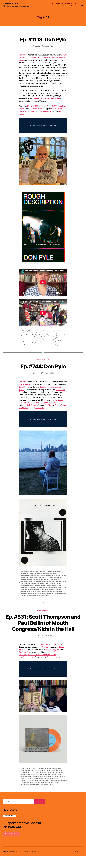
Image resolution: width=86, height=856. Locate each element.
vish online (39, 408)
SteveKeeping (53, 780)
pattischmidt (50, 585)
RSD (30, 780)
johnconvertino (54, 581)
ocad (63, 776)
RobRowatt (24, 780)
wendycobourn (46, 595)
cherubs (37, 770)
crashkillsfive (59, 331)
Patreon (54, 400)
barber (34, 331)
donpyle (38, 333)
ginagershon (25, 335)
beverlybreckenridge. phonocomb (47, 573)
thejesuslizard (62, 780)
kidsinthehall (61, 335)
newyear (43, 585)
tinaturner (38, 343)
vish (38, 46)
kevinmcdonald (25, 774)
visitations (40, 345)
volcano (39, 595)
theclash (43, 593)
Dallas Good (24, 387)
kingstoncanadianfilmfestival (48, 774)
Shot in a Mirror (25, 384)
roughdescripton (56, 339)
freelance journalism (67, 6)
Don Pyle (22, 55)
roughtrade (24, 341)
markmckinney (34, 776)
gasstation (59, 333)
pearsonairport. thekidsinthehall (31, 587)
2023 (26, 571)
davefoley (59, 770)
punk (65, 587)
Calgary (48, 575)
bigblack (41, 768)
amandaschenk (37, 571)
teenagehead (36, 593)
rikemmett (47, 339)
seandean (32, 341)
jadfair (47, 581)
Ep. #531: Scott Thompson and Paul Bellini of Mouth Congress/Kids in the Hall (43, 623)
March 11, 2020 (48, 635)
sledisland (24, 593)
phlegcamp (44, 587)
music (31, 585)
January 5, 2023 (49, 373)
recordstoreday (54, 778)
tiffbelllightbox (42, 782)
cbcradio (63, 575)
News (39, 33)
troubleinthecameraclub (28, 345)
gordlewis (58, 579)
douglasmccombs (32, 579)
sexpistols (45, 780)
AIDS (29, 331)
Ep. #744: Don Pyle (43, 366)
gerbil (29, 772)
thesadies (31, 343)
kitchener (63, 581)
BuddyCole (58, 768)
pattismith (58, 585)
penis (29, 778)
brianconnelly (40, 331)
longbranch (35, 337)
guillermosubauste (36, 581)
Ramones (32, 339)
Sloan (29, 593)
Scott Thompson (41, 644)
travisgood (50, 343)
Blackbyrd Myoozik (35, 106)
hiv (38, 335)
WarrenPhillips (35, 784)
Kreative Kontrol (10, 3)
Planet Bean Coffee (48, 402)
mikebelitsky (52, 337)
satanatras (52, 589)
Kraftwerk (24, 583)
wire (42, 784)
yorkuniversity (48, 784)
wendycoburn (47, 345)
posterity (60, 587)
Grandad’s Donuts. (36, 109)
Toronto (44, 343)
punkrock (35, 778)
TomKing (50, 782)
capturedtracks (25, 770)
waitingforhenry (26, 784)
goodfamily (32, 335)
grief (28, 581)
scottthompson (36, 780)
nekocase (37, 585)
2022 (22, 571)
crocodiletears (50, 770)
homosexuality (43, 335)
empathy (53, 333)
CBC (32, 770)
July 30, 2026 (48, 46)
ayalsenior (32, 573)
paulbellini (24, 778)
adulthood (24, 331)
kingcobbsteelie (26, 337)
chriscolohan (25, 577)
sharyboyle (50, 591)
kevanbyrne (52, 335)
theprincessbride (26, 782)
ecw (48, 333)
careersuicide (56, 575)
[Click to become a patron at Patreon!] (24, 834)
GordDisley (35, 772)
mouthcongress (45, 776)
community (42, 577)
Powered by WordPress (31, 851)
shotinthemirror (61, 341)
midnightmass (43, 337)
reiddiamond (39, 339)
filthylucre (24, 772)
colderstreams (33, 577)
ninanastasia (61, 337)
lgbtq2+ (34, 583)
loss (47, 583)
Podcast (45, 33)
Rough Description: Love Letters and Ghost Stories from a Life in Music (43, 57)
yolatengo (56, 345)
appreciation (25, 573)
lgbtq (59, 774)
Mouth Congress (52, 649)
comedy (42, 770)
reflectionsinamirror (33, 589)
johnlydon (52, 772)
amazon (35, 768)
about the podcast (57, 3)
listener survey (53, 657)
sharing (44, 591)
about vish (70, 3)
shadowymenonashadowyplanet (45, 341)
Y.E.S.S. (54, 109)
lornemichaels (25, 776)
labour (30, 583)
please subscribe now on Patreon (46, 98)
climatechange (50, 331)
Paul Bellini (57, 644)
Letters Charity (46, 111)
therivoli (34, 782)
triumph (57, 343)
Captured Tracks (25, 652)
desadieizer (57, 577)
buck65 (43, 575)
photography (53, 587)
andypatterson (55, 571)
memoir (58, 583)
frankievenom (50, 579)
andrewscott (47, 571)
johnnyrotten (60, 772)
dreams (44, 333)
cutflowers (24, 333)
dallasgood (31, 333)
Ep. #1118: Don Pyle (43, 39)
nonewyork (58, 776)
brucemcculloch (50, 768)
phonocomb (24, 339)
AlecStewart (29, 768)
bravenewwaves (26, 575)
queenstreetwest (43, 778)
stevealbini (24, 343)
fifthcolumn (41, 579)
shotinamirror (58, 591)
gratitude (24, 581)
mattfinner (52, 583)
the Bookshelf (50, 106)
